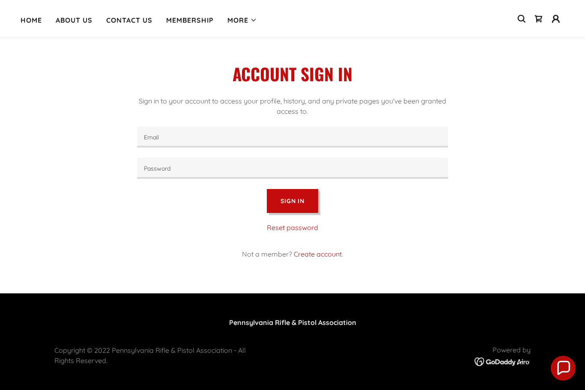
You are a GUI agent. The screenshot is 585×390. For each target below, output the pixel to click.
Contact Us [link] (129, 20)
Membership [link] (190, 20)
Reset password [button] (292, 227)
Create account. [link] (318, 254)
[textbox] (292, 137)
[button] (242, 20)
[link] (538, 18)
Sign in (292, 201)
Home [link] (31, 20)
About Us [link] (74, 20)
